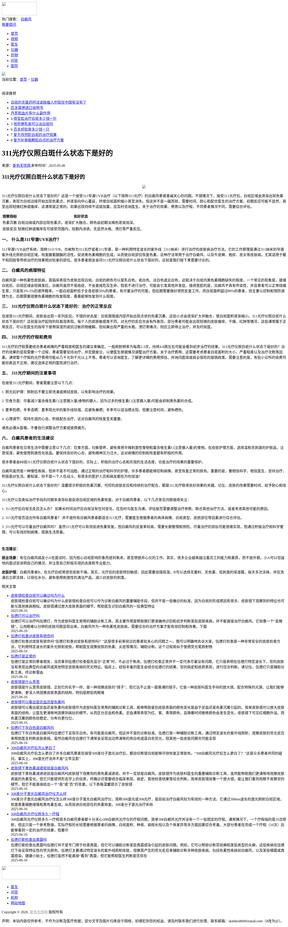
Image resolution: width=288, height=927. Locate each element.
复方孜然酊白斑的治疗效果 (35, 135)
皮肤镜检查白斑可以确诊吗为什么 (38, 595)
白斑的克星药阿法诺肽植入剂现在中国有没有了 (48, 102)
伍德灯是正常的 (23, 656)
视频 (14, 39)
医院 (14, 66)
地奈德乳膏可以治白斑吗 (33, 124)
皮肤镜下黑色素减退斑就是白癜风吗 (39, 768)
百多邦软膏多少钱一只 (32, 129)
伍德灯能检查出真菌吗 (29, 840)
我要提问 (9, 25)
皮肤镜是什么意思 (25, 682)
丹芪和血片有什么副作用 (30, 113)
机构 (14, 898)
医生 (14, 44)
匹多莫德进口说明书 (27, 108)
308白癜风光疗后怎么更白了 (33, 748)
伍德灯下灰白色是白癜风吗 (32, 728)
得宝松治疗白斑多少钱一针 (35, 118)
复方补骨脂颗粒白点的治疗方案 (39, 140)
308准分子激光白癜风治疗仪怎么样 (39, 794)
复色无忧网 (22, 165)
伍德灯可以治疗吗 (25, 616)
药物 (14, 55)
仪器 (14, 50)
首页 (14, 34)
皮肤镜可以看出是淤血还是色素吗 (38, 702)
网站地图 (18, 903)
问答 (14, 60)
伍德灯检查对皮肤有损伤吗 (32, 636)
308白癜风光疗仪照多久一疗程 (35, 814)
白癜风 (26, 19)
